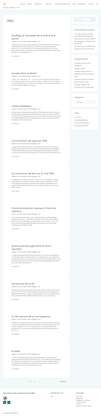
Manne (30, 4)
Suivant (64, 381)
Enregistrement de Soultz (83, 400)
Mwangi (76, 49)
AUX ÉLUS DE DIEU (88, 49)
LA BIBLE (16, 351)
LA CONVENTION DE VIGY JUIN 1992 (29, 140)
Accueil (22, 4)
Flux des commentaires (81, 123)
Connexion (77, 117)
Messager (34, 41)
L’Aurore (78, 404)
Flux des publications (81, 120)
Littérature (37, 4)
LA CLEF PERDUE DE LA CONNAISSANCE (31, 316)
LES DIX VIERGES (89, 39)
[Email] (4, 402)
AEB (51, 396)
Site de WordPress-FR (81, 125)
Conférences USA (81, 402)
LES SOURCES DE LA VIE (23, 283)
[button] (42, 4)
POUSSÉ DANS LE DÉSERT (24, 73)
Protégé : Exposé (79, 68)
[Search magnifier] (93, 19)
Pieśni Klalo (79, 396)
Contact (91, 4)
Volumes (48, 4)
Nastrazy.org (79, 398)
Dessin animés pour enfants (84, 406)
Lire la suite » (16, 56)
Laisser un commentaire (19, 41)
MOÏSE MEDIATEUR (22, 106)
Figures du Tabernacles (62, 4)
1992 (29, 41)
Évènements (82, 4)
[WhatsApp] (8, 402)
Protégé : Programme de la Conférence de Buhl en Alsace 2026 (84, 74)
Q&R (74, 4)
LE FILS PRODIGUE (89, 46)
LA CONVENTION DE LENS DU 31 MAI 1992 (33, 173)
